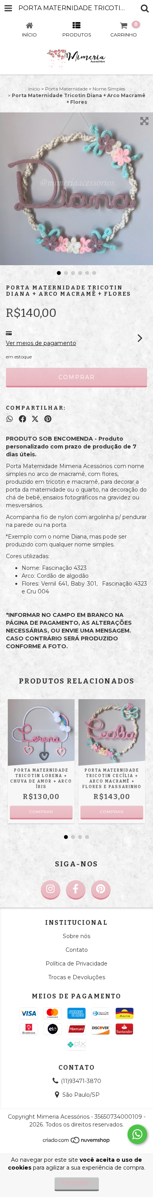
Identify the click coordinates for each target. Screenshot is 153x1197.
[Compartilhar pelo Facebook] (22, 419)
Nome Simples (109, 89)
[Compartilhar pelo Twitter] (35, 419)
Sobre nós (76, 936)
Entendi (76, 1183)
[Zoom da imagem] (144, 121)
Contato (77, 949)
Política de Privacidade (76, 963)
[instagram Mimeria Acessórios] (50, 890)
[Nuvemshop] (76, 1142)
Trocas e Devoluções (76, 977)
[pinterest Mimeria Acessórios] (101, 890)
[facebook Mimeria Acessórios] (76, 890)
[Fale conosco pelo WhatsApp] (137, 1134)
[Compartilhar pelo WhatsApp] (9, 419)
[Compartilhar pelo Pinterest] (47, 419)
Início (34, 89)
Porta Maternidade (66, 89)
